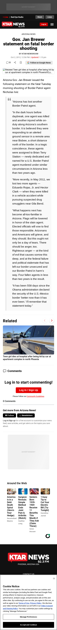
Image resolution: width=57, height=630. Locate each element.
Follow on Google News (40, 63)
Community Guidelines (35, 396)
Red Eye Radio (17, 17)
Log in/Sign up (9, 420)
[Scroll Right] (51, 320)
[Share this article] (15, 62)
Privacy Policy (36, 603)
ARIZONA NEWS (28, 34)
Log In (43, 24)
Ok (54, 578)
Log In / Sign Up (28, 390)
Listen (49, 17)
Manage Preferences (28, 617)
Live (6, 17)
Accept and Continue (28, 625)
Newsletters (27, 415)
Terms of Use (24, 603)
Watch (39, 17)
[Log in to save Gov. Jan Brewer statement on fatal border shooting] (21, 62)
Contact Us (28, 574)
